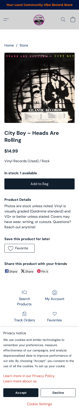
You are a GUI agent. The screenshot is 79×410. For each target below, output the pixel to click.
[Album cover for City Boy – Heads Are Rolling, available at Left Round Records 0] (39, 88)
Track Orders (24, 320)
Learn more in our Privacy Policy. (29, 376)
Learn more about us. (20, 381)
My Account (54, 299)
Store (24, 45)
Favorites (54, 320)
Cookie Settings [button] (39, 404)
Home (9, 45)
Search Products (24, 301)
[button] (39, 19)
